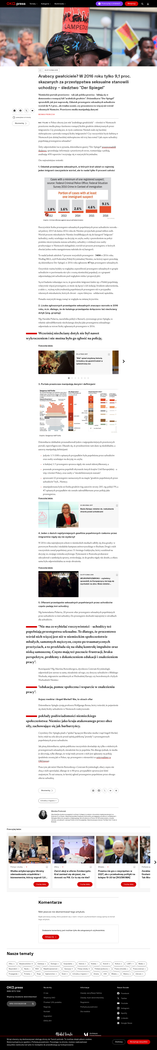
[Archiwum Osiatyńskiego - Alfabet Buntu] (64, 1034)
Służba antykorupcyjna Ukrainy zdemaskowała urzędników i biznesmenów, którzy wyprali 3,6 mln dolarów (28, 874)
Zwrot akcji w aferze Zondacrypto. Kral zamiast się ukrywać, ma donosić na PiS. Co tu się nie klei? (72, 874)
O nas (46, 993)
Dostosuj (119, 1042)
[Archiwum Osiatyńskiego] (92, 1034)
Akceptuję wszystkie (138, 1042)
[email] (110, 790)
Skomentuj (19, 123)
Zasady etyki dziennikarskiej (92, 998)
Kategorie (45, 4)
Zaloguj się (49, 937)
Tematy (33, 4)
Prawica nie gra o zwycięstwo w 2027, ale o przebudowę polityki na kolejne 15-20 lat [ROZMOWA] (116, 874)
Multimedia (59, 4)
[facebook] (99, 790)
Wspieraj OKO (49, 998)
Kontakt (47, 1011)
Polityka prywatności (89, 1007)
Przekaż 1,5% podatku (53, 1002)
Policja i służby (16, 867)
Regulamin (84, 1002)
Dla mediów (85, 1011)
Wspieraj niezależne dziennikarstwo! (22, 997)
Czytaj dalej (41, 884)
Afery (56, 867)
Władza (101, 867)
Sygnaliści (48, 1016)
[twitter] (104, 790)
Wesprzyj (132, 3)
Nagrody (47, 1007)
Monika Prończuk (58, 811)
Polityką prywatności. (40, 1042)
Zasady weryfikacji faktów (91, 993)
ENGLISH (48, 1021)
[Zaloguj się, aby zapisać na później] (47, 867)
